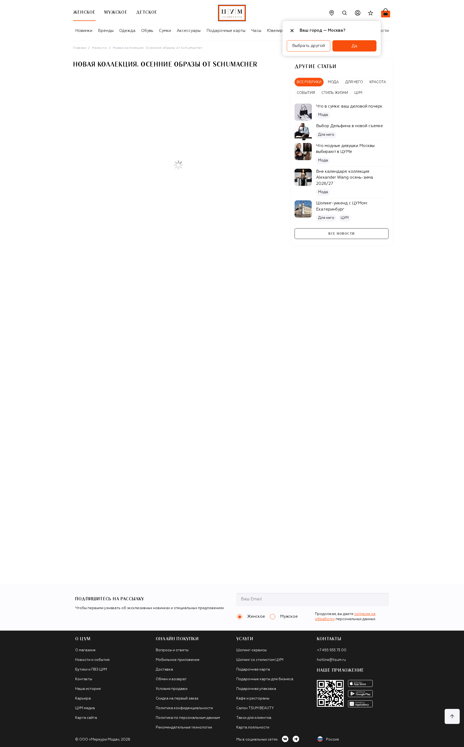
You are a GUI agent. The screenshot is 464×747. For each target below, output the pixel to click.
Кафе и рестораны (252, 698)
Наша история (88, 689)
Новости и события (92, 660)
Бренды (106, 31)
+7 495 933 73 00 (331, 650)
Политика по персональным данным (188, 718)
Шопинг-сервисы (251, 650)
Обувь (147, 31)
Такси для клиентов (253, 718)
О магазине (85, 650)
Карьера (83, 698)
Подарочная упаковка (256, 689)
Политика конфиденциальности (184, 708)
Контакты (83, 679)
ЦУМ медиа (85, 708)
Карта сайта (86, 718)
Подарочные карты (225, 31)
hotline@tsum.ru (331, 660)
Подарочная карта (253, 669)
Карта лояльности (252, 727)
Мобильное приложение (178, 660)
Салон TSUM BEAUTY (255, 708)
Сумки (165, 31)
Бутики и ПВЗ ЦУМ (91, 669)
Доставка (164, 669)
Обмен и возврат (171, 679)
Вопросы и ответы (172, 650)
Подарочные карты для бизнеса (264, 679)
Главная (79, 48)
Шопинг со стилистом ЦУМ (259, 660)
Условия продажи (171, 689)
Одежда (127, 31)
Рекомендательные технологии (184, 727)
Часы (256, 31)
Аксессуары (189, 31)
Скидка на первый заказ (177, 698)
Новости (99, 48)
